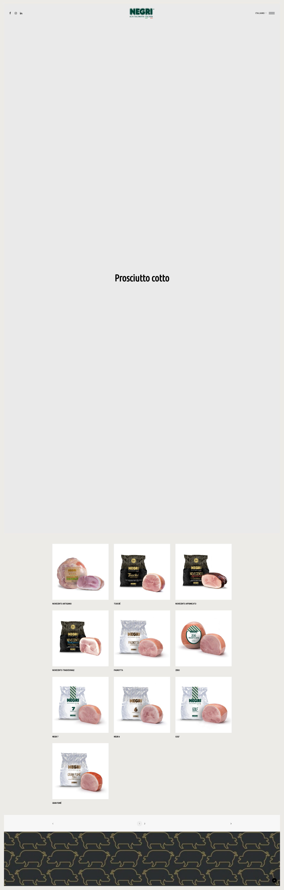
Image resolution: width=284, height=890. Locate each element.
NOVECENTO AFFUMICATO (185, 603)
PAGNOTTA (118, 670)
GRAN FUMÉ (56, 803)
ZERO (177, 670)
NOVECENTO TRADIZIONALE (63, 670)
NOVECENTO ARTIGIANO (62, 603)
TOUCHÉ (117, 603)
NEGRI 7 (55, 736)
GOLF (177, 736)
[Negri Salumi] (142, 13)
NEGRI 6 (117, 736)
